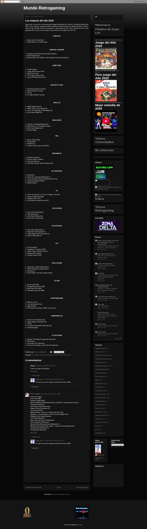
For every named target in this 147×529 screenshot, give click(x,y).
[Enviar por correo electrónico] (55, 352)
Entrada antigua (82, 487)
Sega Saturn (99, 390)
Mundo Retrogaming (44, 8)
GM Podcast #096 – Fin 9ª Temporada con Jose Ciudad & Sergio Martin (107, 316)
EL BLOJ (100, 273)
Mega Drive (99, 362)
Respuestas (36, 375)
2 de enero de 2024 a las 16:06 (50, 394)
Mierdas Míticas (100, 369)
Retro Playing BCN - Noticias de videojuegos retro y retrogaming (107, 242)
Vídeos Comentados (104, 140)
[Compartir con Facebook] (61, 352)
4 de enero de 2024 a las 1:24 (54, 379)
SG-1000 (98, 387)
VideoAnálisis (99, 401)
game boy (98, 408)
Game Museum (102, 312)
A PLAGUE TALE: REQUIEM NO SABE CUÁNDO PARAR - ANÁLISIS (107, 277)
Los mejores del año (38, 355)
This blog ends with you (106, 296)
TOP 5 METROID (102, 306)
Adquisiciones (100, 348)
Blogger (80, 525)
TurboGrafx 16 (100, 398)
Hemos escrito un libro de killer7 (107, 326)
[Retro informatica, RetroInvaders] (82, 519)
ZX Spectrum (99, 405)
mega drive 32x (100, 422)
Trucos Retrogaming (104, 208)
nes (96, 426)
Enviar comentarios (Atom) (61, 494)
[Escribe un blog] (57, 352)
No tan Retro (99, 376)
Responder (33, 371)
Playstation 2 (99, 383)
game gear (99, 412)
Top (69, 355)
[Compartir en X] (59, 352)
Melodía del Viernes (102, 366)
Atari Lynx (98, 352)
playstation (99, 433)
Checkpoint (101, 324)
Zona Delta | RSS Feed (105, 254)
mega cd (98, 419)
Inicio (59, 487)
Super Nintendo (100, 394)
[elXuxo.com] (104, 169)
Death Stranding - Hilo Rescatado (107, 298)
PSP (96, 380)
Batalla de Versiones (102, 355)
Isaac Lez (39, 379)
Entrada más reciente (33, 487)
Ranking (65, 355)
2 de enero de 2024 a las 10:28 (45, 366)
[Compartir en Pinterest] (63, 352)
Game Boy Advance (102, 359)
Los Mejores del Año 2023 (54, 355)
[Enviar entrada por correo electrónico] (51, 352)
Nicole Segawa (35, 394)
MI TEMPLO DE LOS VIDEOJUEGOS (104, 286)
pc (96, 429)
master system (100, 415)
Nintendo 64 (99, 373)
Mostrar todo (118, 338)
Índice (99, 198)
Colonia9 (100, 304)
